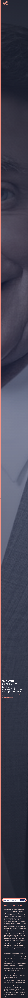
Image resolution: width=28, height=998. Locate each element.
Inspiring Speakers (7, 697)
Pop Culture (16, 695)
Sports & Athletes (7, 695)
